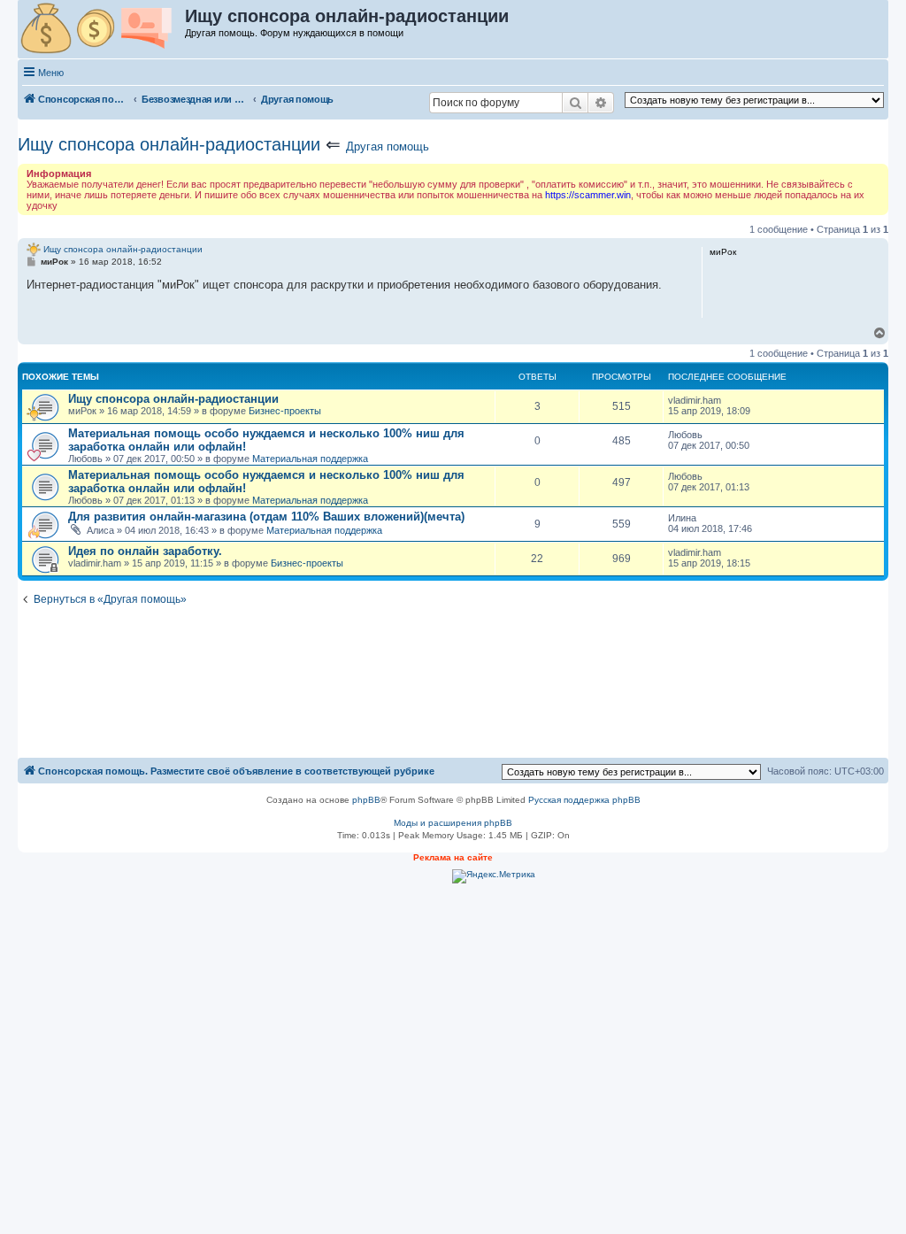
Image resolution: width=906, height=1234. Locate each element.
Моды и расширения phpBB (453, 823)
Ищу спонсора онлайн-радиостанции (169, 144)
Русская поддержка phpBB (584, 800)
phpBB (366, 800)
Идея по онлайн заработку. (145, 551)
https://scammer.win (588, 194)
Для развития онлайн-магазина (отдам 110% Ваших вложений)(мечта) (266, 516)
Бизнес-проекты (285, 410)
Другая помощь (387, 146)
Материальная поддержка (310, 458)
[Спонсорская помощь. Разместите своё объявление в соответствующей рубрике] (102, 29)
